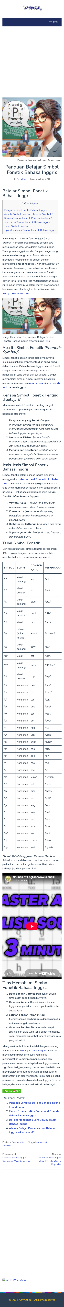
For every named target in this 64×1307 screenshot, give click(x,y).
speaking (6, 1145)
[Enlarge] (57, 302)
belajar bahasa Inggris (34, 1050)
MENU (56, 22)
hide (36, 203)
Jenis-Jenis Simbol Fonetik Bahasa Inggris (27, 222)
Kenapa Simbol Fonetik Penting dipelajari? (28, 218)
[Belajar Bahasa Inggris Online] (32, 7)
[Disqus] (32, 1214)
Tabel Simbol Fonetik (16, 226)
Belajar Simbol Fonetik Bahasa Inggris (25, 210)
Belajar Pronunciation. (16, 293)
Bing (47, 341)
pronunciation (42, 1142)
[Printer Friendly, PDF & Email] (11, 1091)
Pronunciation (18, 1142)
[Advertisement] (32, 60)
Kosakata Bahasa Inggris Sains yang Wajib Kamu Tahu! (16, 1158)
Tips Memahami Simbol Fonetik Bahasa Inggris (30, 230)
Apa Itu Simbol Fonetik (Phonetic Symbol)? (28, 214)
